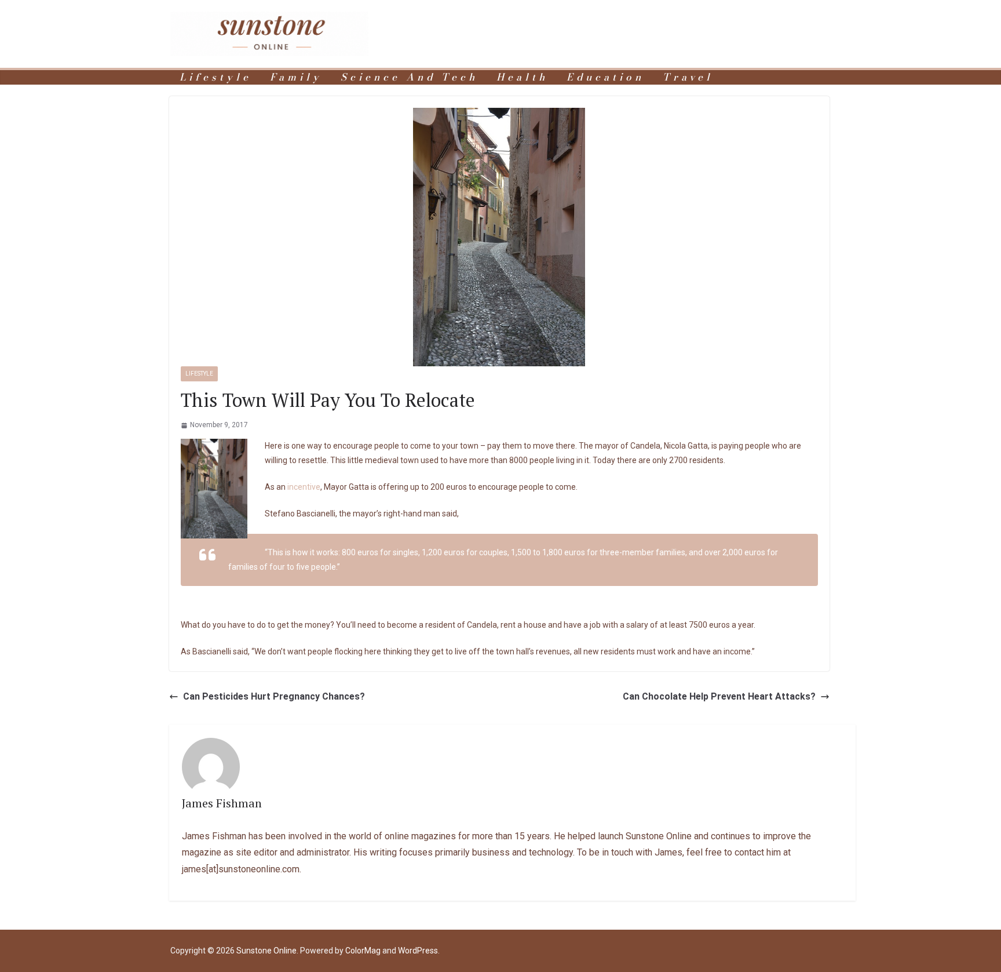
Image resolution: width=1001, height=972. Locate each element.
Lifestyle (215, 77)
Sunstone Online (266, 950)
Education (605, 77)
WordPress (418, 950)
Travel (688, 77)
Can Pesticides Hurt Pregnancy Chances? (274, 696)
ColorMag (363, 950)
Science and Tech (409, 77)
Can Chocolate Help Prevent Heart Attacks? (719, 696)
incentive (303, 487)
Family (296, 77)
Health (522, 77)
